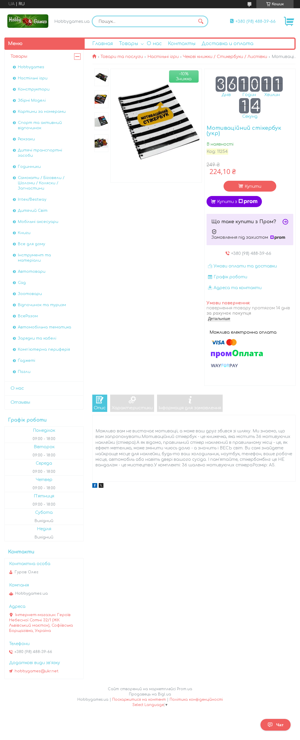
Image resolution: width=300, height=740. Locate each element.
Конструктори (34, 89)
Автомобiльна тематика (44, 327)
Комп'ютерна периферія (44, 349)
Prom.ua (184, 689)
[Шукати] (201, 21)
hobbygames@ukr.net (37, 671)
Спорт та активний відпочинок (40, 125)
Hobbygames (31, 67)
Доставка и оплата (227, 43)
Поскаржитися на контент (139, 700)
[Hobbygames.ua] (27, 20)
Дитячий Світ (32, 211)
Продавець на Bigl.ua (150, 694)
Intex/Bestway (32, 199)
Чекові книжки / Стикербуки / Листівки (225, 56)
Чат (280, 724)
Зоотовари (30, 294)
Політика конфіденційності (196, 700)
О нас (154, 43)
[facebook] (94, 486)
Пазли (24, 372)
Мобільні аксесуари (38, 222)
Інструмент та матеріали (34, 257)
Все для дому (31, 244)
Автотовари (31, 272)
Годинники (29, 167)
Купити (253, 186)
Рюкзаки (26, 139)
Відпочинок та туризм (42, 305)
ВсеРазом (28, 316)
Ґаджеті (26, 361)
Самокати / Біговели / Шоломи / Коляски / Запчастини (41, 183)
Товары (128, 43)
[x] (101, 486)
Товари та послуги (121, 56)
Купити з (227, 202)
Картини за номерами (42, 112)
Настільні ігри (163, 56)
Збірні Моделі (32, 100)
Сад (22, 283)
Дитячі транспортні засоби (40, 153)
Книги (24, 233)
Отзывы (20, 402)
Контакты (181, 43)
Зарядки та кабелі (37, 338)
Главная (102, 43)
